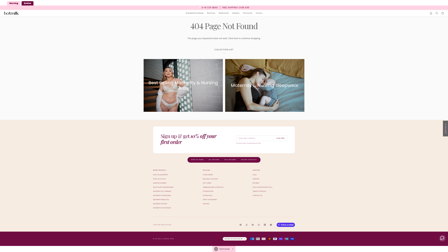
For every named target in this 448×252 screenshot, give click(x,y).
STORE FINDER (208, 175)
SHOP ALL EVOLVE (159, 179)
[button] (194, 13)
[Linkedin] (265, 225)
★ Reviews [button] (445, 128)
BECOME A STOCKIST (210, 179)
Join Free (280, 138)
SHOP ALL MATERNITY (160, 175)
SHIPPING (256, 179)
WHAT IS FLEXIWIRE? (210, 199)
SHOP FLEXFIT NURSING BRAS (163, 187)
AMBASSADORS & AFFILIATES (213, 187)
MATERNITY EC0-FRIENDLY (162, 191)
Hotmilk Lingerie (162, 239)
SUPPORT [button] (256, 170)
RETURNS (256, 183)
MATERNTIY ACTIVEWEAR (162, 208)
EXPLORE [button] (206, 170)
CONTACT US (257, 195)
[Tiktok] (247, 225)
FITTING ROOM (208, 191)
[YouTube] (271, 225)
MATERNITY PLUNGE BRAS (162, 195)
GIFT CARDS (207, 183)
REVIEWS (206, 204)
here (235, 38)
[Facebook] (241, 225)
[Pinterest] (253, 225)
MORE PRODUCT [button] (160, 170)
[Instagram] (259, 225)
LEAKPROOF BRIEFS (160, 183)
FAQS (255, 175)
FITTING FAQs (207, 195)
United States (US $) (233, 239)
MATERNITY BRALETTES (161, 199)
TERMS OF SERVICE (259, 191)
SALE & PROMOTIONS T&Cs (262, 187)
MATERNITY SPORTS (160, 204)
